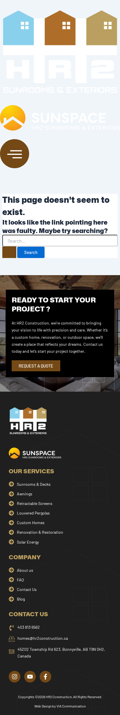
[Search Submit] (9, 252)
